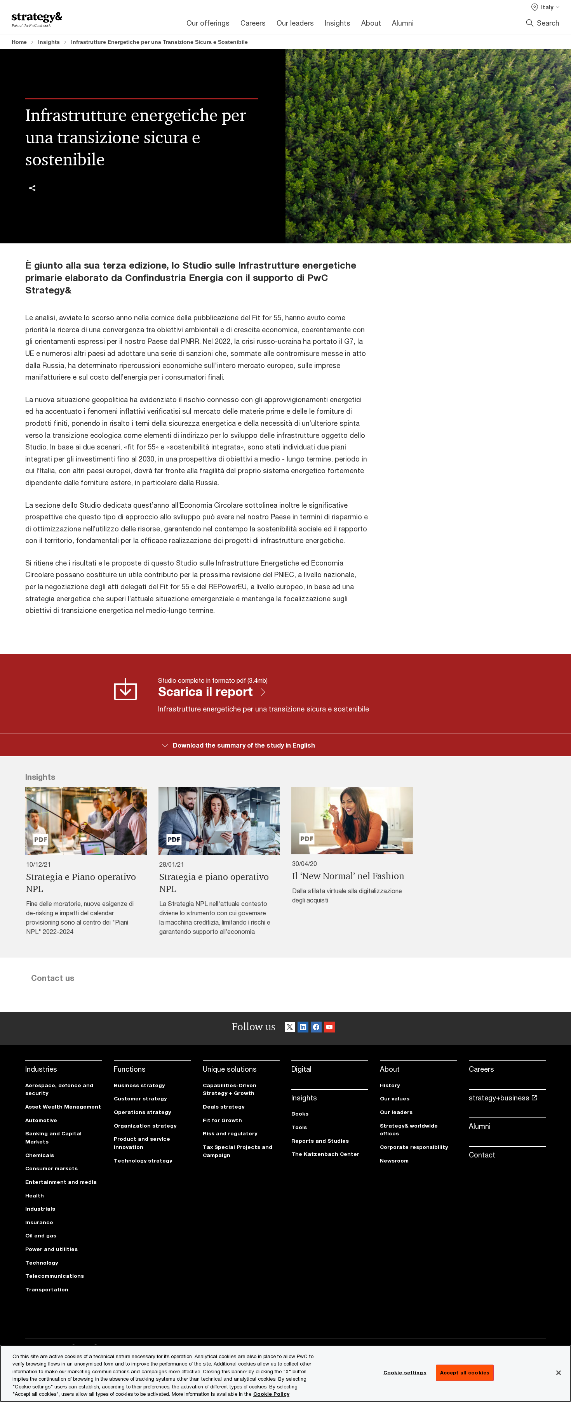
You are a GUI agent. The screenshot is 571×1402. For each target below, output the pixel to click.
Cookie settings (405, 1372)
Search (548, 23)
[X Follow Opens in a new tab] (289, 1028)
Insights (49, 42)
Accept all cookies (464, 1372)
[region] (285, 1373)
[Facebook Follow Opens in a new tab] (316, 1028)
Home (19, 42)
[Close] (558, 1372)
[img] (32, 188)
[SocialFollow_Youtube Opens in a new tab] (329, 1028)
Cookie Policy (271, 1394)
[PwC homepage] (37, 19)
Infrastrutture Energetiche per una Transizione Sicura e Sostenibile (159, 42)
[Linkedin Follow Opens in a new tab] (303, 1028)
